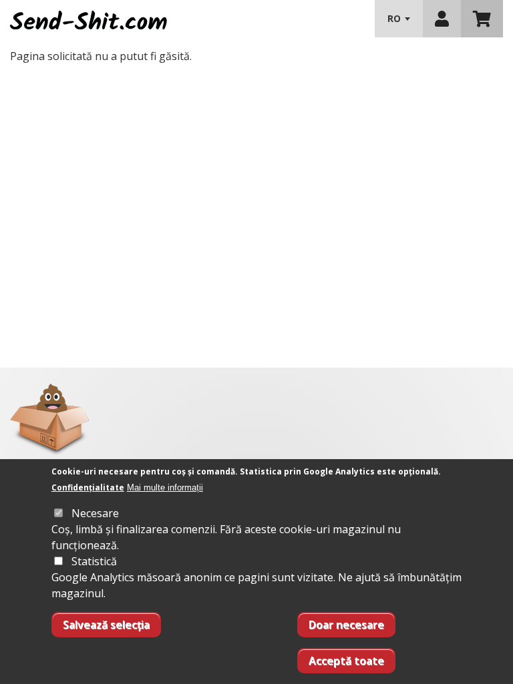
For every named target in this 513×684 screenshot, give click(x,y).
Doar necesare (346, 624)
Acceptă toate (346, 660)
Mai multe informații (165, 487)
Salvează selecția (106, 624)
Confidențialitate (87, 487)
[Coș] (482, 18)
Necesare (95, 513)
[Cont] (442, 18)
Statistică (94, 561)
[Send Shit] (88, 18)
